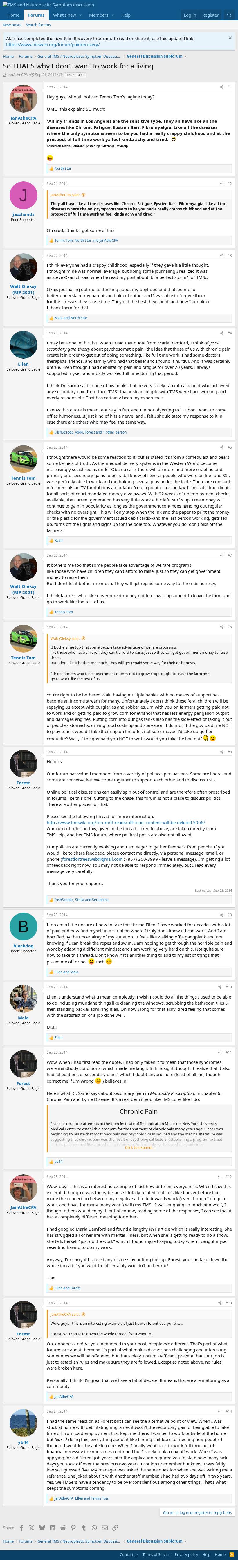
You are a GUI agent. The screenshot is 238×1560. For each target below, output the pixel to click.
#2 (230, 183)
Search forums (38, 24)
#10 (229, 987)
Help (126, 15)
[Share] (222, 87)
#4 (230, 333)
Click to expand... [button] (139, 1147)
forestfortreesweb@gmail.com (92, 859)
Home (13, 15)
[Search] (229, 15)
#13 (229, 1303)
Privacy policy (186, 1554)
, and (86, 240)
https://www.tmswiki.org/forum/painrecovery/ (53, 44)
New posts (12, 24)
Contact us (129, 1554)
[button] (81, 15)
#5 (230, 447)
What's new (64, 15)
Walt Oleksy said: (65, 638)
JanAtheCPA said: (65, 194)
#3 (230, 255)
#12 (229, 1176)
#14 (229, 1411)
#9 (230, 914)
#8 (230, 626)
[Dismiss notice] (229, 38)
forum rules (75, 74)
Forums (36, 15)
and (71, 318)
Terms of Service (156, 1554)
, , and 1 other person (91, 432)
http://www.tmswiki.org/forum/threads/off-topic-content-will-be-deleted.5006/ (126, 822)
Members (98, 15)
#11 (229, 1052)
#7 (230, 555)
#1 (230, 86)
